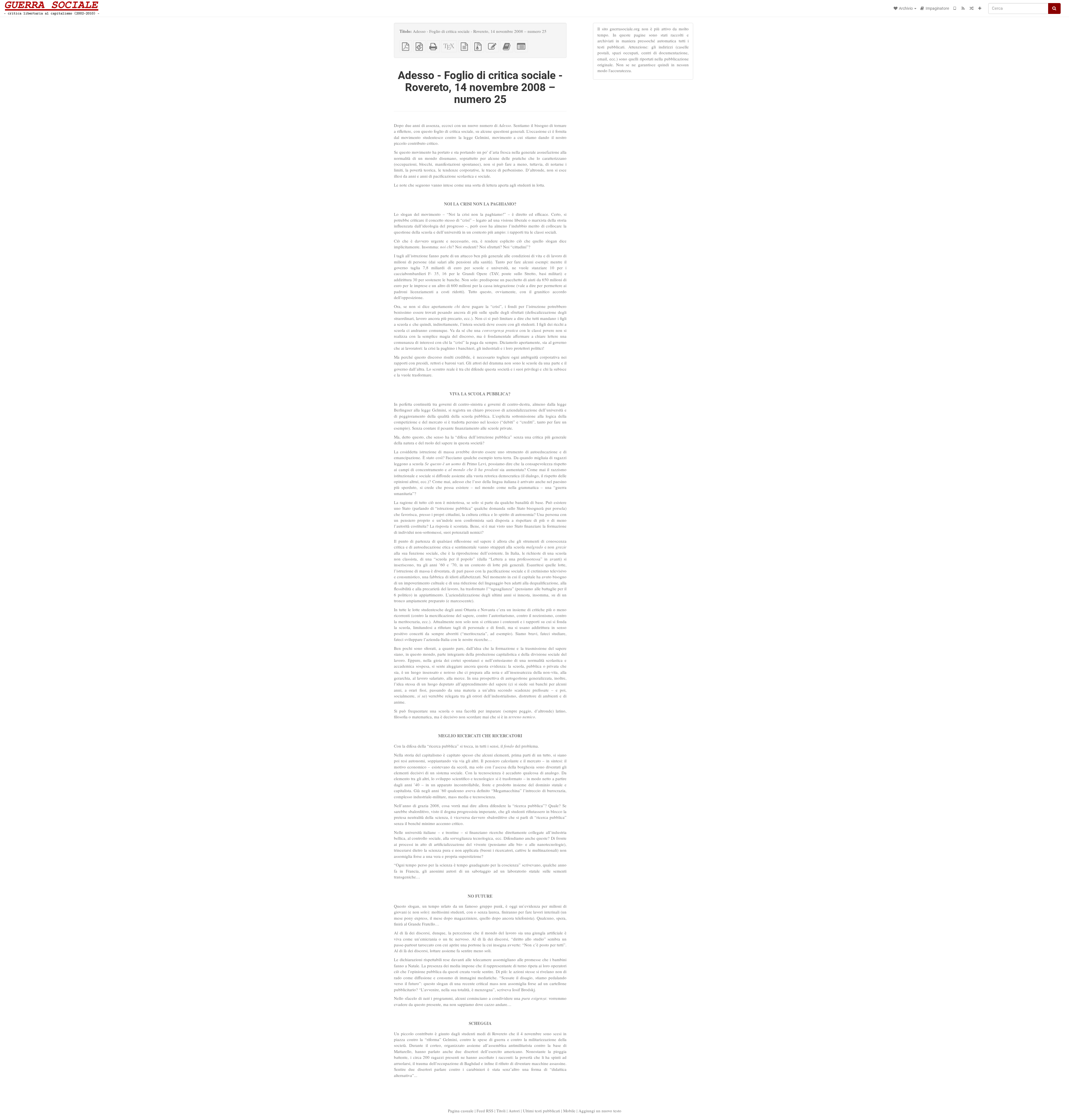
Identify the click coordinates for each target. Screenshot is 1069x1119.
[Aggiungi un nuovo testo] (980, 8)
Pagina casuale (461, 1110)
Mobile (569, 1110)
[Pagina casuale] (971, 8)
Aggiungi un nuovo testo (599, 1110)
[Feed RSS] (963, 8)
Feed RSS (485, 1110)
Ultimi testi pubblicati (541, 1110)
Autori (514, 1110)
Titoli (501, 1110)
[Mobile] (955, 8)
